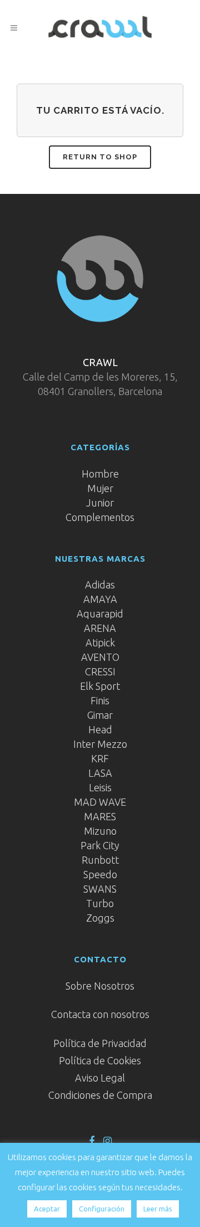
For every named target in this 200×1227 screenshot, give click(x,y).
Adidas (100, 584)
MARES (100, 816)
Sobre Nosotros (100, 985)
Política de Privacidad (100, 1043)
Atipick (100, 642)
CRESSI (100, 671)
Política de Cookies (100, 1060)
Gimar (100, 714)
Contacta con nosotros (100, 1014)
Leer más (157, 1209)
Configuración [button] (101, 1209)
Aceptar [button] (47, 1209)
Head (100, 729)
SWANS (100, 888)
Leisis (100, 787)
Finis (100, 700)
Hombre (100, 473)
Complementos (100, 517)
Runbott (100, 859)
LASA (100, 772)
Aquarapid (100, 613)
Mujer (100, 488)
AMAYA (100, 599)
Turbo (100, 903)
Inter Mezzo (100, 743)
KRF (100, 758)
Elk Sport (100, 686)
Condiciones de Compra (100, 1095)
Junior (100, 502)
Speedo (100, 874)
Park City (100, 845)
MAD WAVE (100, 801)
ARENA (100, 628)
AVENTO (100, 657)
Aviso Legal (100, 1077)
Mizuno (100, 830)
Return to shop (100, 157)
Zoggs (100, 917)
